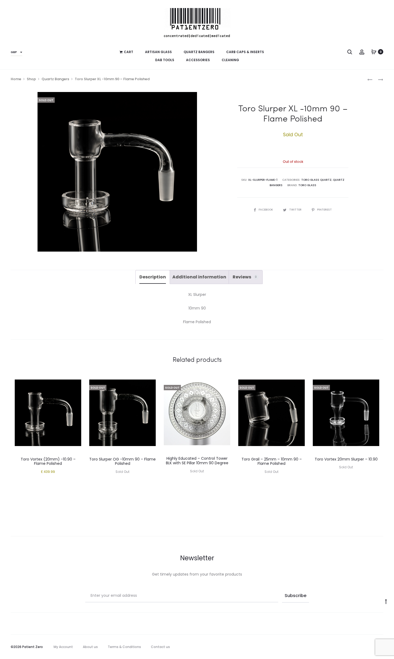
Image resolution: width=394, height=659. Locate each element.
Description (152, 277)
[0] (374, 51)
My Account (63, 647)
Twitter (295, 210)
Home (16, 79)
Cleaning (230, 60)
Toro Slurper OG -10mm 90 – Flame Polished (122, 461)
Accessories (198, 60)
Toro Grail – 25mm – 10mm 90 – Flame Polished (271, 461)
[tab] (152, 277)
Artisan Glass (158, 52)
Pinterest (324, 210)
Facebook (266, 210)
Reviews (245, 277)
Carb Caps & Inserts (245, 52)
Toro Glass (307, 185)
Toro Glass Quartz (316, 180)
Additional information (199, 277)
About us (90, 647)
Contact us (160, 647)
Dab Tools (164, 60)
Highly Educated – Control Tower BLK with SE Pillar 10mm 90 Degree (197, 461)
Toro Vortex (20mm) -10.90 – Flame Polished (48, 461)
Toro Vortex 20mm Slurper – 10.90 (346, 459)
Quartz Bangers (199, 52)
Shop (31, 79)
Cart (128, 52)
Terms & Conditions (124, 647)
